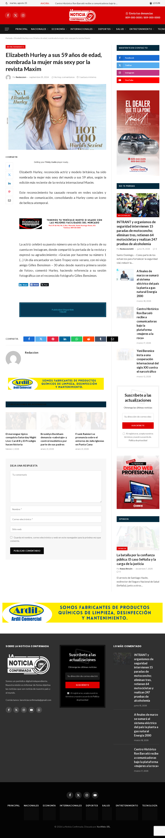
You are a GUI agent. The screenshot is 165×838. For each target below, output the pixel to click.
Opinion (122, 548)
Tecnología (149, 805)
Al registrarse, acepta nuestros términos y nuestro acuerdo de (82, 696)
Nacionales (38, 29)
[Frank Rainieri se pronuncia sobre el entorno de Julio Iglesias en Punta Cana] (90, 420)
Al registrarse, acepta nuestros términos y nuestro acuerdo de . (138, 437)
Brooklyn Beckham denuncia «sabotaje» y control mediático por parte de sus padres (54, 439)
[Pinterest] (9, 192)
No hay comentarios (64, 77)
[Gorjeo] (9, 174)
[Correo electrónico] (9, 200)
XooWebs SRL (103, 826)
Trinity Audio (51, 162)
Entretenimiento (141, 29)
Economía (58, 29)
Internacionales (81, 29)
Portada (9, 38)
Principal (21, 29)
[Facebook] (9, 166)
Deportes (104, 29)
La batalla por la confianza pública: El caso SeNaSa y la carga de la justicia (136, 559)
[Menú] (7, 29)
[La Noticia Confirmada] (82, 15)
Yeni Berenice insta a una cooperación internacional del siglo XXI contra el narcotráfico (148, 361)
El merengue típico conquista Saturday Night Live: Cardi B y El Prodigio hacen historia (21, 439)
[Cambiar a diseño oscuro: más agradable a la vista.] (6, 3)
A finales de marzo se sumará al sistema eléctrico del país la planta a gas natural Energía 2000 (148, 283)
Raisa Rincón (126, 568)
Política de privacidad (138, 440)
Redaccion (21, 77)
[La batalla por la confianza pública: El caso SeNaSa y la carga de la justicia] (138, 538)
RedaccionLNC (127, 249)
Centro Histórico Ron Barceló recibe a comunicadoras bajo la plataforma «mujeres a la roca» (87, 3)
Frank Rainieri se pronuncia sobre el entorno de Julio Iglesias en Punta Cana (89, 439)
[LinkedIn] (9, 183)
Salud (120, 29)
